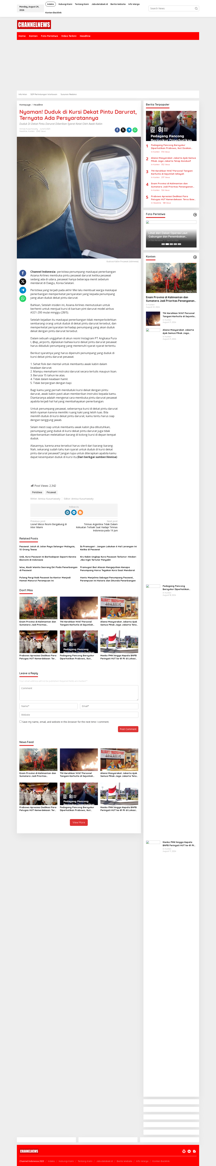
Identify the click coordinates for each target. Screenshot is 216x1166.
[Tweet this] (123, 130)
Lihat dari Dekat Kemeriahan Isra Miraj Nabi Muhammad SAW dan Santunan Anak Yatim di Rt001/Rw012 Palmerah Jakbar (170, 234)
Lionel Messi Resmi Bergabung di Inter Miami (48, 524)
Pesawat (51, 492)
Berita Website (124, 1161)
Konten (31, 131)
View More (79, 822)
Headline (23, 131)
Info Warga (142, 1161)
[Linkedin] (74, 512)
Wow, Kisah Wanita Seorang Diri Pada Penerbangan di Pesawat (48, 569)
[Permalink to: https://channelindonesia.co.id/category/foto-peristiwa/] (195, 215)
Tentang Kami (85, 1161)
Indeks (51, 1161)
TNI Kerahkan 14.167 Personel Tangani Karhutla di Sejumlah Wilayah (76, 623)
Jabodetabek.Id (104, 1161)
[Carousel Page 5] (179, 244)
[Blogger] (80, 512)
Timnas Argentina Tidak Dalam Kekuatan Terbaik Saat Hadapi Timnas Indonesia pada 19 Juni (97, 526)
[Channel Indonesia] (34, 24)
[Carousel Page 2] (167, 244)
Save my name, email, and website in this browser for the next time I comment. (65, 721)
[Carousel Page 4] (175, 244)
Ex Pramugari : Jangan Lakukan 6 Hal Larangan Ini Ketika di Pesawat (108, 548)
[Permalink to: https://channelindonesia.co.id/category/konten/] (195, 257)
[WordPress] (67, 512)
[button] (196, 8)
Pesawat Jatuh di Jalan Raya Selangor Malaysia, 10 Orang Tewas (47, 548)
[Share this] (117, 130)
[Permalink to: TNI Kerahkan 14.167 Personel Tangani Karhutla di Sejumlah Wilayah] (79, 607)
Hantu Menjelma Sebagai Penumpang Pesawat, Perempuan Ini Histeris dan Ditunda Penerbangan (108, 579)
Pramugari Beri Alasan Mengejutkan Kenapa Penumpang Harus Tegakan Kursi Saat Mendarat (107, 569)
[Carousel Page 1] (163, 244)
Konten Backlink (161, 1161)
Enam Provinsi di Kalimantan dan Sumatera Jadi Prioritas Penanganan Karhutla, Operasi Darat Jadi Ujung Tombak (37, 623)
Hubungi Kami (66, 1161)
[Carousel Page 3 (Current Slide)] (171, 244)
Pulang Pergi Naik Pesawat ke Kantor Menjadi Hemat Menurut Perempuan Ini (45, 579)
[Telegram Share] (129, 130)
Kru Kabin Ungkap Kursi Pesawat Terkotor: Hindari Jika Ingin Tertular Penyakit (108, 558)
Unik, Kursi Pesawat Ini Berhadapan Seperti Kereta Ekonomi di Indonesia (47, 558)
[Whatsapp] (135, 130)
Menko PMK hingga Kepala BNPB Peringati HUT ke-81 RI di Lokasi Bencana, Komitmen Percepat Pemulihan (118, 657)
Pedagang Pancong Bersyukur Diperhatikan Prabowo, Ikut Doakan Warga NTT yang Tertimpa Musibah (77, 657)
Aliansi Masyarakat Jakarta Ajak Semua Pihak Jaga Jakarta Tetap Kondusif (119, 623)
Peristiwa (37, 492)
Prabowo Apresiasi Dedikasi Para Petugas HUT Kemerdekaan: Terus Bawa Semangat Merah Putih (38, 657)
